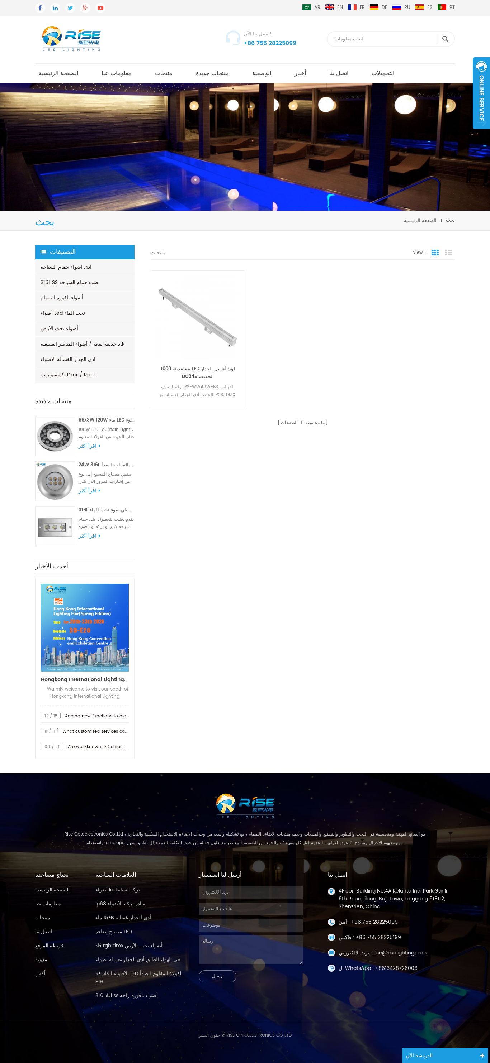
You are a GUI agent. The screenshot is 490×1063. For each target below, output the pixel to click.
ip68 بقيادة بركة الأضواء (121, 904)
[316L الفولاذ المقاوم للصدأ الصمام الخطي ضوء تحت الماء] (55, 526)
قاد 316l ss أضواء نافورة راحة (126, 995)
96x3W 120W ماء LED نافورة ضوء (107, 420)
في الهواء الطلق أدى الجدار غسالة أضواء (137, 960)
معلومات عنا (117, 73)
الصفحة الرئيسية (58, 73)
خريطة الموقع (49, 946)
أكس (40, 974)
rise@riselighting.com (400, 953)
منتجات (164, 73)
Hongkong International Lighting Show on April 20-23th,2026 (85, 679)
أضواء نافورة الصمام (62, 298)
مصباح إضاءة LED (113, 932)
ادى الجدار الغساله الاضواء (68, 359)
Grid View (435, 252)
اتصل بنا (338, 73)
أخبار (300, 73)
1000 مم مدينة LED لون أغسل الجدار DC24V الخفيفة (198, 373)
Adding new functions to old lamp (102, 716)
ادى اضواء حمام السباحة (66, 267)
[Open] (481, 93)
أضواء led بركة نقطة (117, 890)
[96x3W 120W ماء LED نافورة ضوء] (55, 436)
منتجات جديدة (212, 73)
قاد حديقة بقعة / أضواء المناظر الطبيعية (82, 344)
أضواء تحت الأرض (59, 328)
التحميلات (383, 73)
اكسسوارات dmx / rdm (68, 375)
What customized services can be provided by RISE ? (119, 731)
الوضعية (261, 73)
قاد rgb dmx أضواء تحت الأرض (128, 946)
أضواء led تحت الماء (63, 313)
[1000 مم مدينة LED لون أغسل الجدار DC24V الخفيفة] (198, 317)
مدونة (41, 960)
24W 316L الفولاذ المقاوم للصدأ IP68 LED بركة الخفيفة (107, 465)
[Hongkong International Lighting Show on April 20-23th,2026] (85, 627)
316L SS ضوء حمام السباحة (69, 282)
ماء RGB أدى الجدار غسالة (123, 918)
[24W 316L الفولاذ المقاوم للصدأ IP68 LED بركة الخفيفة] (55, 481)
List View (448, 252)
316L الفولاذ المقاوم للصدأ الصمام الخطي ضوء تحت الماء (107, 510)
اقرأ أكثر (87, 446)
